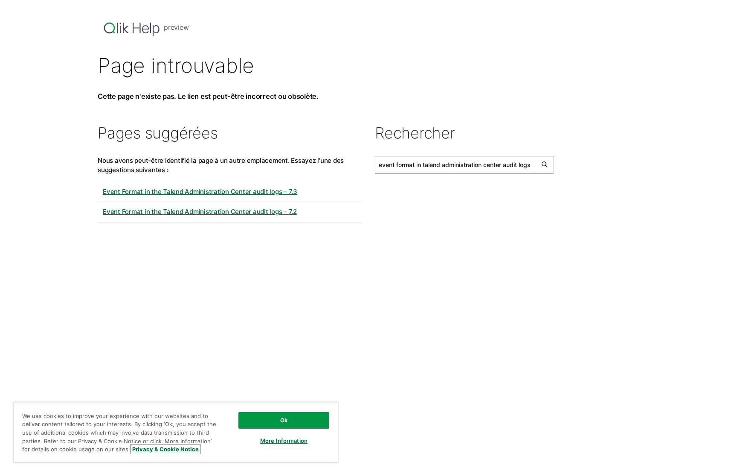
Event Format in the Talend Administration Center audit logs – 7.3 (200, 192)
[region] (176, 432)
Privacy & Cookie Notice (165, 449)
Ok (283, 420)
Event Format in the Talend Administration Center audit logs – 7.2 (200, 212)
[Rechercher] (545, 164)
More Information (284, 440)
